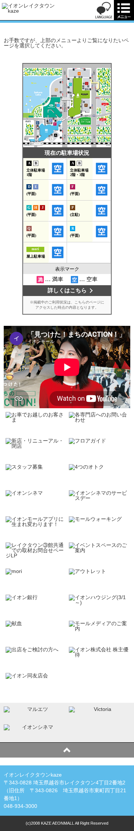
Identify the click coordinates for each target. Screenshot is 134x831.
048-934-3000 (20, 806)
